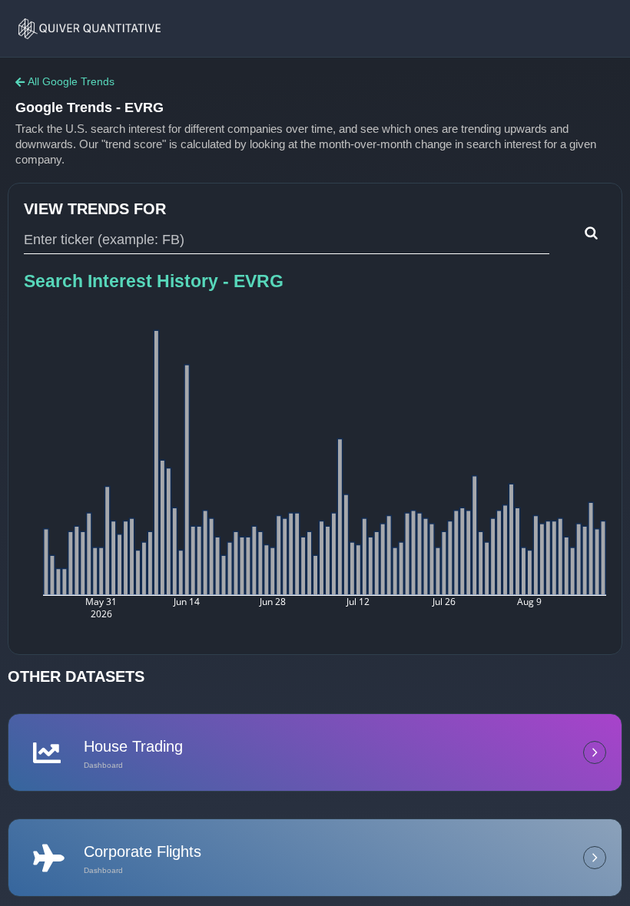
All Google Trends (71, 81)
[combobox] (286, 240)
